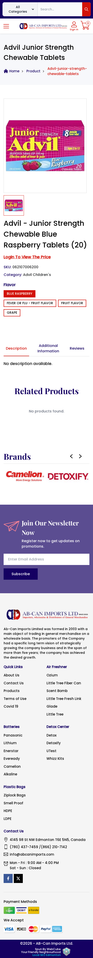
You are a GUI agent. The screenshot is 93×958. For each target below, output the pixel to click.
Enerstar (11, 751)
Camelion (12, 766)
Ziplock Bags (15, 795)
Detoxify (53, 743)
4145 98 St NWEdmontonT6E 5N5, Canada (48, 839)
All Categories (18, 9)
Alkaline (10, 774)
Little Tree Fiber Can (63, 683)
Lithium (10, 743)
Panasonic (13, 735)
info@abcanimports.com (32, 854)
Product (33, 71)
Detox (51, 735)
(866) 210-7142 (54, 847)
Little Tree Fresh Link (63, 698)
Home (14, 71)
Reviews (77, 348)
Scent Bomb (56, 690)
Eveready (12, 758)
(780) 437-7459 (24, 847)
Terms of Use (15, 698)
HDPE (8, 810)
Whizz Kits (55, 758)
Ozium (52, 675)
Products (12, 690)
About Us (11, 675)
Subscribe (21, 574)
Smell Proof (13, 803)
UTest (51, 751)
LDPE (8, 818)
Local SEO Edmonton (47, 955)
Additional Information (48, 348)
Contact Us (14, 683)
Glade (51, 706)
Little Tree (54, 714)
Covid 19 (11, 706)
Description (16, 348)
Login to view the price (27, 257)
